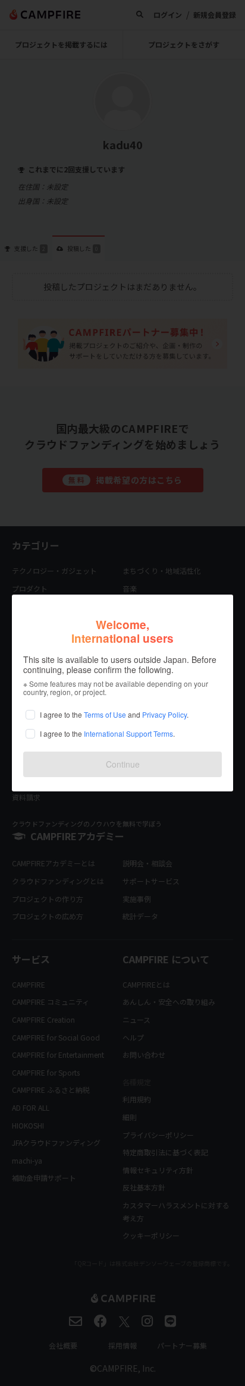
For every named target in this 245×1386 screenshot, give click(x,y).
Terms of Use (105, 714)
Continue (123, 764)
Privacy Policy (164, 714)
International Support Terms (128, 733)
